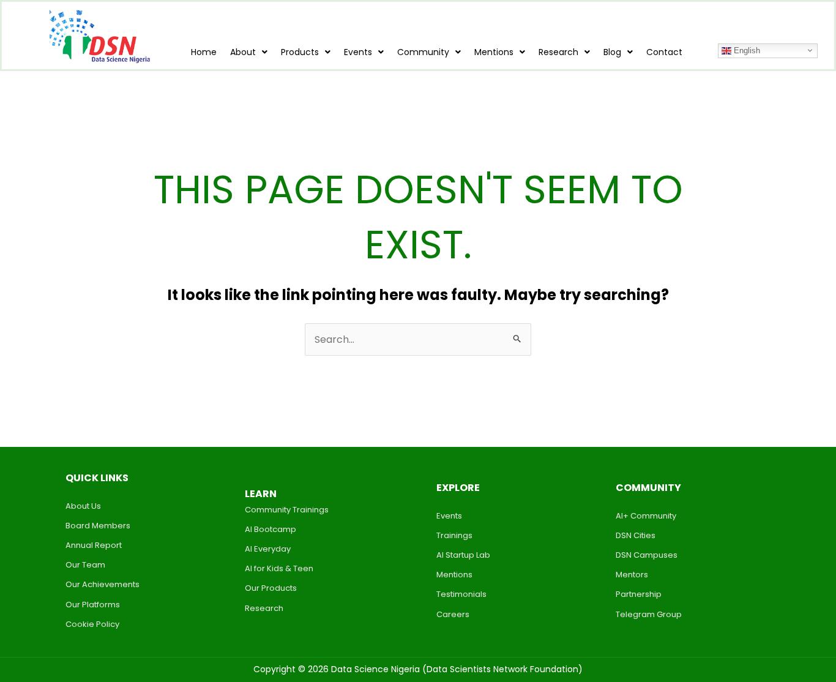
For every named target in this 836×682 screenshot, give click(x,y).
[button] (248, 52)
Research (558, 52)
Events (358, 52)
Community (423, 52)
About (243, 52)
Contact (664, 52)
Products (300, 52)
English (745, 49)
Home (204, 52)
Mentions (493, 52)
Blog (612, 52)
